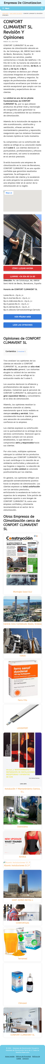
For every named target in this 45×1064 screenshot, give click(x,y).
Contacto (25, 1058)
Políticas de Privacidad (23, 1056)
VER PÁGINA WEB (22, 317)
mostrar (21, 351)
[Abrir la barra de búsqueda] (42, 8)
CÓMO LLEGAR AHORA (22, 268)
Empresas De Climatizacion (22, 3)
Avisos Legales (10, 1056)
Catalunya (5, 13)
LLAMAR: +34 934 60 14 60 (22, 276)
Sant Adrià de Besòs (16, 13)
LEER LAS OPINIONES (22, 325)
